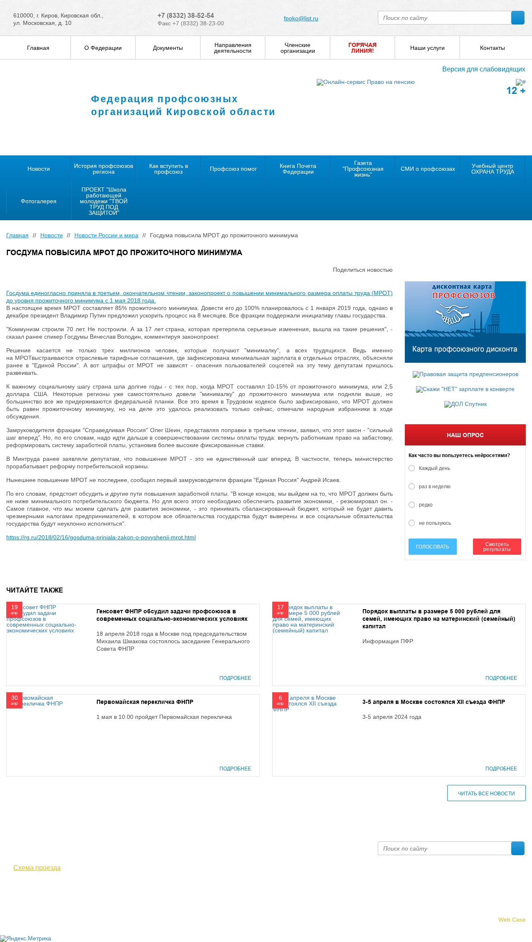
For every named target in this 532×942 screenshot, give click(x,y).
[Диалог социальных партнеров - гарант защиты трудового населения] (521, 82)
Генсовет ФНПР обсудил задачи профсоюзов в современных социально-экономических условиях (172, 615)
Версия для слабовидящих (483, 69)
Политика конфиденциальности (49, 909)
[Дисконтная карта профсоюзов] (465, 322)
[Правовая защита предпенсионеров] (465, 374)
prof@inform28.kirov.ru (314, 845)
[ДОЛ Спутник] (465, 404)
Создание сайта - (487, 919)
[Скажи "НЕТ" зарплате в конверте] (465, 389)
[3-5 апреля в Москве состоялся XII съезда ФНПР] (309, 703)
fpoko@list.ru (301, 18)
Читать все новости (486, 794)
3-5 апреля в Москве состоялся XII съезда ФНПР (433, 702)
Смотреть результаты (497, 546)
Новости (51, 235)
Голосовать (432, 547)
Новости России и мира (106, 235)
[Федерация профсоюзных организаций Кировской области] (40, 108)
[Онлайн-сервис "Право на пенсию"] (366, 82)
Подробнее (235, 678)
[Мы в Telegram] (23, 891)
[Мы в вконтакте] (11, 891)
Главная (17, 235)
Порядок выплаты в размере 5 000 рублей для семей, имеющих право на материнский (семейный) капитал (438, 619)
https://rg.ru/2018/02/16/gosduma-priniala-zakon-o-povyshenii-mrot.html (101, 537)
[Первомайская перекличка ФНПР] (43, 700)
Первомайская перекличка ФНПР (144, 702)
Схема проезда (37, 868)
